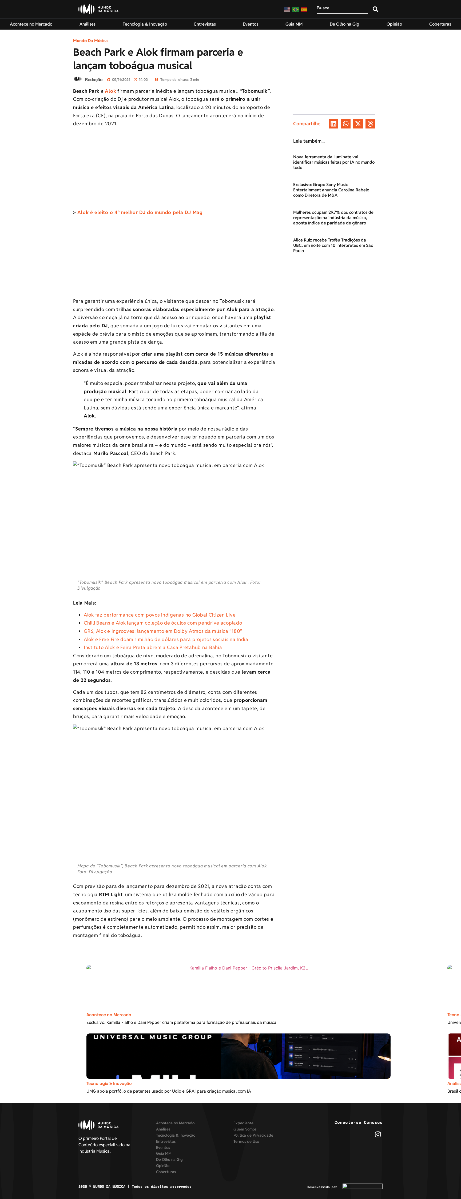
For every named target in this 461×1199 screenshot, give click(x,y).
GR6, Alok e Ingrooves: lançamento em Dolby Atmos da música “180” (163, 631)
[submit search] (375, 9)
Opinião (162, 1165)
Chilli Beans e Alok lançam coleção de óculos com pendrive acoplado (163, 623)
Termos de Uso (246, 1141)
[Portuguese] (295, 9)
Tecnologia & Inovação (109, 1083)
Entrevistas (166, 1141)
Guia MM (164, 1153)
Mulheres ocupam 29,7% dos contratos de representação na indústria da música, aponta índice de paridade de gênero (333, 218)
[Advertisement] (175, 169)
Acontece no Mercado (108, 1014)
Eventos (163, 1147)
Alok (110, 91)
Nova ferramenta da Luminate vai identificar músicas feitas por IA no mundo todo (334, 162)
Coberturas (166, 1171)
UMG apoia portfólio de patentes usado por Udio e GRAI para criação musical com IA (168, 1091)
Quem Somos (244, 1129)
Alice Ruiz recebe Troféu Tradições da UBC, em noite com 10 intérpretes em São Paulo (333, 245)
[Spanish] (304, 9)
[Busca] (342, 9)
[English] (287, 9)
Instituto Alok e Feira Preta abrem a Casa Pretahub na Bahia (153, 647)
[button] (333, 123)
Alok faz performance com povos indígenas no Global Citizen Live (160, 615)
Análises (163, 1129)
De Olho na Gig (169, 1159)
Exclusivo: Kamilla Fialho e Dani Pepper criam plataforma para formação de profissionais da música (181, 1022)
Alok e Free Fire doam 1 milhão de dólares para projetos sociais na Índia (166, 639)
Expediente (243, 1122)
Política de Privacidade (253, 1135)
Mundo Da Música (90, 40)
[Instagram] (378, 1134)
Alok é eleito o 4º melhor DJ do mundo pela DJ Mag (139, 212)
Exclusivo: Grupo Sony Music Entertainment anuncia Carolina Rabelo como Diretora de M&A (331, 190)
